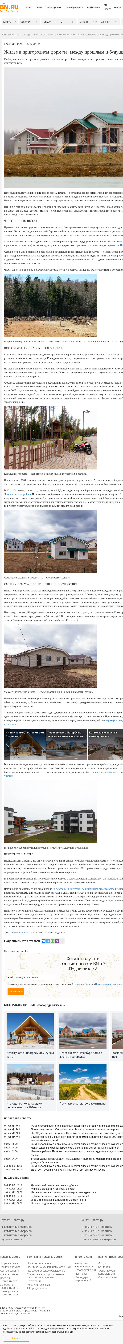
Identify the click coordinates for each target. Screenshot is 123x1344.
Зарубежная (93, 7)
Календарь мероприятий (83, 1279)
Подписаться (16, 991)
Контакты (104, 1267)
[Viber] (57, 941)
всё (95, 22)
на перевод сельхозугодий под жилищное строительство (84, 888)
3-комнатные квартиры (17, 1235)
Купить (28, 7)
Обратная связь (107, 1277)
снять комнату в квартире (99, 1239)
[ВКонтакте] (43, 941)
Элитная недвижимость (9, 1280)
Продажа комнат (10, 1267)
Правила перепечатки (40, 1263)
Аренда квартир (9, 1270)
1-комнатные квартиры (17, 1226)
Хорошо (16, 1338)
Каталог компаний (86, 1270)
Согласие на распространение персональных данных (45, 1276)
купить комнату (12, 1239)
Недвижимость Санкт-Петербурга (17, 34)
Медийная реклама (38, 1284)
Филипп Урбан (20, 932)
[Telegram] (48, 941)
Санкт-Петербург (7, 11)
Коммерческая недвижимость (9, 1293)
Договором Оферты (82, 984)
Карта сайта (34, 1281)
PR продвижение (37, 1288)
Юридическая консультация (106, 1272)
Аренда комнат (9, 1274)
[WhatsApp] (52, 941)
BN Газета (107, 7)
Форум (102, 1263)
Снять (39, 7)
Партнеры (81, 1273)
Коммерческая (74, 7)
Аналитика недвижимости (84, 1265)
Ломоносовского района (17, 494)
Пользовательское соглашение (46, 1270)
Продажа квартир (10, 1263)
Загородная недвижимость (57, 34)
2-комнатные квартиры (17, 1231)
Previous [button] (7, 744)
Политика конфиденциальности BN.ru (49, 1267)
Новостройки (54, 7)
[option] (25, 744)
